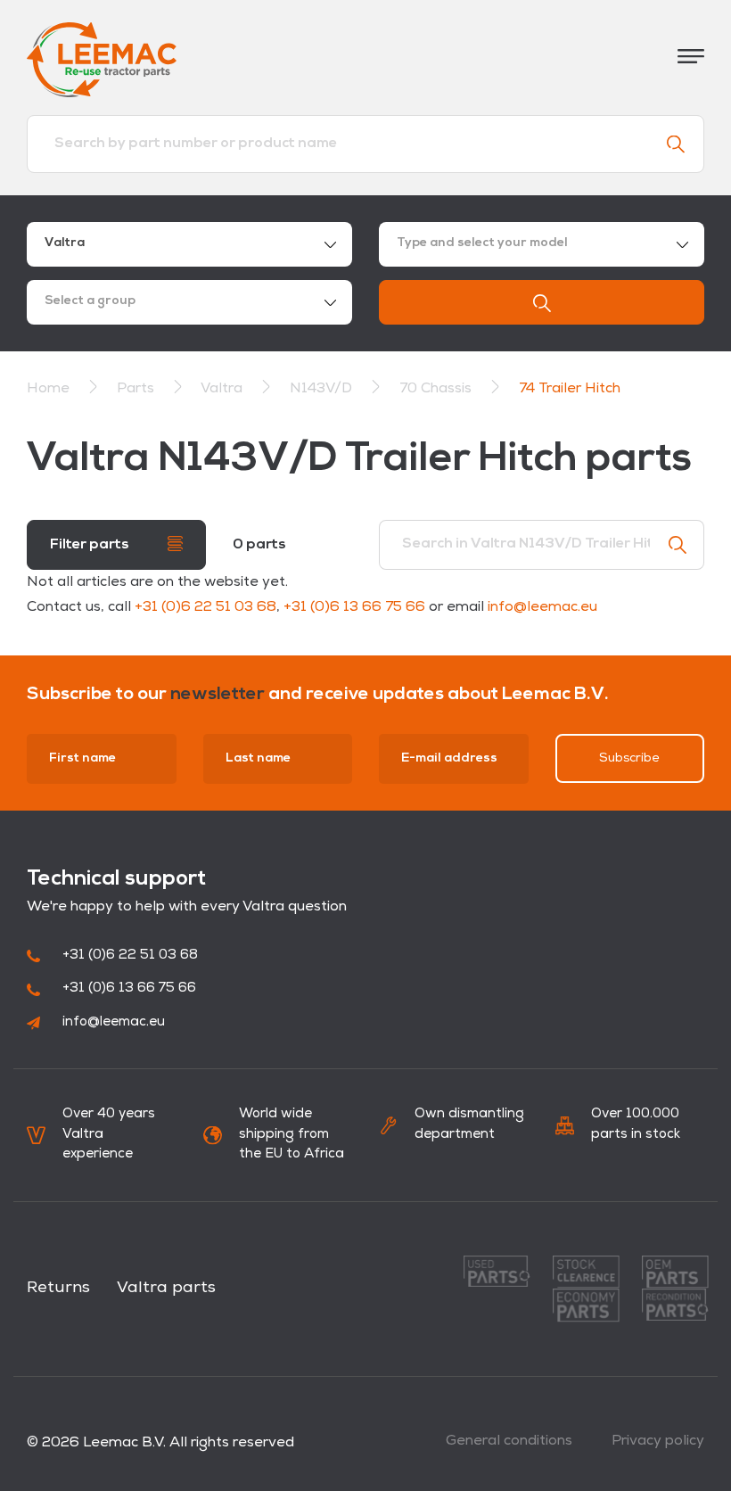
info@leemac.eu (542, 607)
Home (48, 389)
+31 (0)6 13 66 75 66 (354, 607)
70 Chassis (437, 389)
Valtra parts (166, 1289)
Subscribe (629, 758)
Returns (58, 1289)
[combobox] (189, 244)
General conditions (509, 1441)
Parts (137, 389)
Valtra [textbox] (65, 243)
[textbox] (541, 244)
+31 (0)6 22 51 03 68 (205, 607)
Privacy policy (658, 1441)
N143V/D (323, 389)
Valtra (223, 389)
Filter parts (91, 545)
